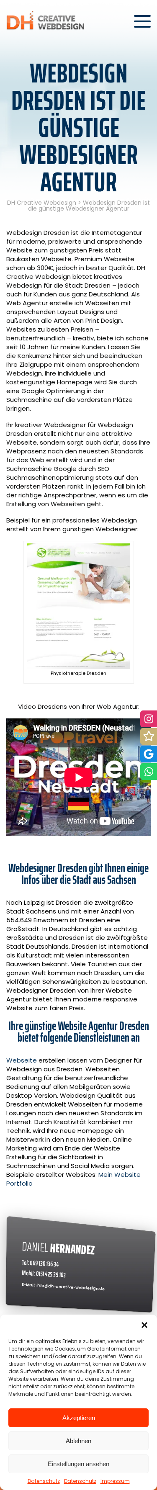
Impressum (115, 1481)
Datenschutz (44, 1481)
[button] (144, 1325)
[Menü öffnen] (142, 21)
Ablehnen (78, 1440)
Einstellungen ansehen (78, 1463)
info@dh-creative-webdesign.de (70, 1287)
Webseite (21, 1060)
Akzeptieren (78, 1417)
